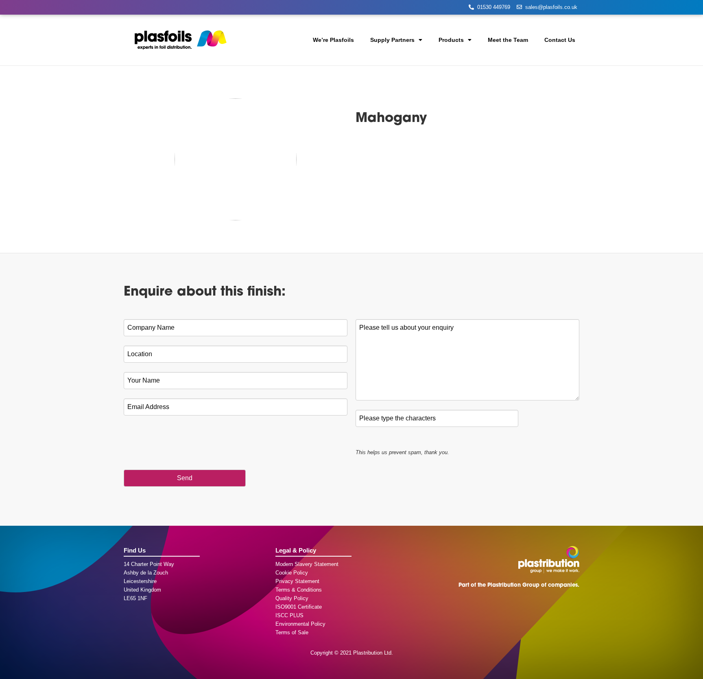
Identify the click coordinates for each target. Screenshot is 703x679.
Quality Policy (291, 598)
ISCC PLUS (289, 615)
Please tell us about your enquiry (408, 327)
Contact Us (559, 40)
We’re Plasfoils (333, 40)
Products (451, 40)
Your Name (145, 380)
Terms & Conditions (298, 590)
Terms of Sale (291, 632)
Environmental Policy (300, 624)
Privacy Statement (297, 581)
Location (141, 354)
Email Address (150, 407)
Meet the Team (508, 40)
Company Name (153, 327)
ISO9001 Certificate (298, 607)
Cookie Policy (291, 573)
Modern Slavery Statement (306, 564)
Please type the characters (399, 418)
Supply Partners (392, 40)
